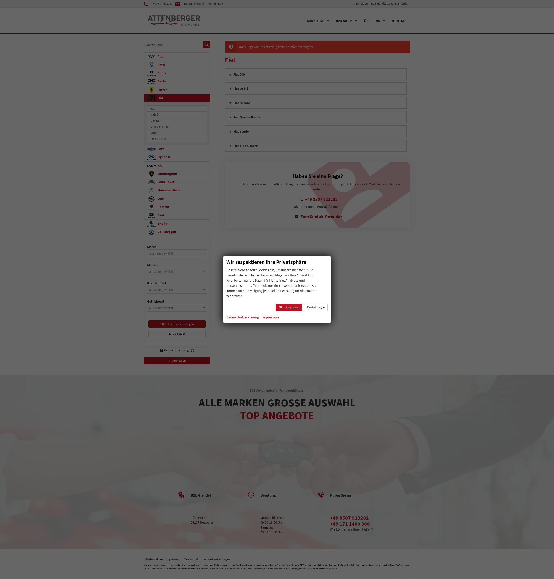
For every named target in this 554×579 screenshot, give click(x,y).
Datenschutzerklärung (242, 317)
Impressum (270, 317)
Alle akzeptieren (289, 307)
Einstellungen (316, 307)
